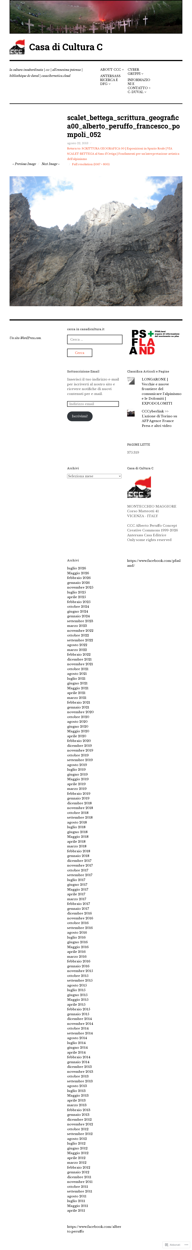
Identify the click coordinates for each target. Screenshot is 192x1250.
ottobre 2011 (77, 1187)
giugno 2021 (77, 683)
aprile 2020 (76, 736)
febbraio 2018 (78, 851)
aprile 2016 (76, 952)
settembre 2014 (80, 1033)
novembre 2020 (80, 712)
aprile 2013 (76, 1100)
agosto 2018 (77, 822)
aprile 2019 (76, 784)
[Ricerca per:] (94, 340)
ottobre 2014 (78, 1028)
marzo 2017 (76, 899)
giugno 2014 (77, 1048)
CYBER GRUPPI (134, 71)
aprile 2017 (76, 894)
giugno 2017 (77, 885)
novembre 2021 (80, 664)
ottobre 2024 (78, 607)
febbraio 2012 (78, 1168)
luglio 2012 (76, 1143)
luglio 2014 (76, 1043)
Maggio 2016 (78, 947)
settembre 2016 (80, 928)
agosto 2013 (77, 1086)
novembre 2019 (80, 750)
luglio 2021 (76, 679)
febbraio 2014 (78, 1057)
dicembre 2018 (79, 803)
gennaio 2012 (78, 1172)
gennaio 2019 (78, 798)
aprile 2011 (76, 1211)
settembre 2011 (79, 1191)
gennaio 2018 (78, 856)
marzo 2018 (76, 846)
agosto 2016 (77, 933)
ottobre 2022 (78, 635)
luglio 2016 (76, 937)
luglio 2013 (76, 1091)
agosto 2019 (77, 765)
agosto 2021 (77, 674)
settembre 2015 (80, 981)
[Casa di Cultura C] (96, 17)
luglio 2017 (76, 880)
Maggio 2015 (77, 1000)
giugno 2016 (77, 942)
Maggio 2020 (78, 731)
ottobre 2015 (77, 976)
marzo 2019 (77, 789)
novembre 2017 (80, 865)
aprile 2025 (76, 597)
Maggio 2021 (77, 688)
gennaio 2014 (78, 1062)
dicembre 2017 (79, 861)
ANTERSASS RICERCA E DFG (110, 80)
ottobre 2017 (77, 870)
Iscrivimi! (80, 416)
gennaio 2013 (78, 1115)
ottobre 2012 (77, 1129)
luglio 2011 (76, 1201)
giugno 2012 (77, 1148)
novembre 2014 (80, 1024)
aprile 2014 (76, 1053)
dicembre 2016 (79, 913)
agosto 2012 (77, 1139)
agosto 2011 (76, 1196)
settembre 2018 (80, 818)
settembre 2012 (80, 1134)
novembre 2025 (80, 587)
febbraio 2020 (79, 741)
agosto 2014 (77, 1038)
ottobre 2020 (78, 717)
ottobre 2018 (77, 813)
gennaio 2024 (78, 616)
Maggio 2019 (78, 779)
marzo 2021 (76, 698)
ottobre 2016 (78, 923)
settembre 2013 (80, 1081)
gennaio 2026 (78, 583)
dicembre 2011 (79, 1177)
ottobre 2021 (77, 669)
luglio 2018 (76, 827)
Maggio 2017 (77, 890)
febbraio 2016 (78, 961)
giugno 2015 (77, 995)
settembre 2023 (80, 621)
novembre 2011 (80, 1182)
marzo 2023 (77, 626)
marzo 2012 (76, 1163)
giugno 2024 (77, 612)
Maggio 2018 (77, 837)
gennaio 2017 (78, 909)
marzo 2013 (77, 1105)
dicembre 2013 (79, 1067)
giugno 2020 (77, 727)
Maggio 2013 (78, 1096)
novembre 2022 (80, 631)
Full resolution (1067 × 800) (91, 164)
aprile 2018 (76, 842)
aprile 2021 (76, 693)
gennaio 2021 (78, 707)
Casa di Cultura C (66, 47)
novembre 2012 (80, 1124)
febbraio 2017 (78, 904)
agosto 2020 (77, 722)
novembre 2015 (80, 971)
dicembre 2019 (79, 746)
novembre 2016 (80, 918)
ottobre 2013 (78, 1076)
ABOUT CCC (110, 69)
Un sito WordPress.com (25, 338)
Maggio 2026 (78, 573)
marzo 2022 (77, 650)
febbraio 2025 (79, 602)
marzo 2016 (77, 957)
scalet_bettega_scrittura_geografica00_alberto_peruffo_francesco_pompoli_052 (123, 126)
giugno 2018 (77, 832)
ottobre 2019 (78, 755)
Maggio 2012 (77, 1153)
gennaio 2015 (78, 1014)
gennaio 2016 (78, 966)
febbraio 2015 (78, 1009)
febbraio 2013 (78, 1110)
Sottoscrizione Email (83, 371)
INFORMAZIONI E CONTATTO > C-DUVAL (139, 86)
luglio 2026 (76, 568)
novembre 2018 (80, 808)
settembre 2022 (80, 640)
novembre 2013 (80, 1072)
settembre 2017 (79, 875)
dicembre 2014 (79, 1019)
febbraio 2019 (78, 794)
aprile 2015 (76, 1005)
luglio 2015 (76, 990)
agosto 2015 (77, 985)
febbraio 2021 (78, 703)
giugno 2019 (77, 775)
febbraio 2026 (79, 578)
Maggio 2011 (77, 1206)
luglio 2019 (76, 770)
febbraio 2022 (79, 655)
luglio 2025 (76, 592)
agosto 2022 (77, 645)
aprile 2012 (76, 1158)
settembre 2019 (80, 760)
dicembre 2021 (79, 659)
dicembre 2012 (79, 1120)
